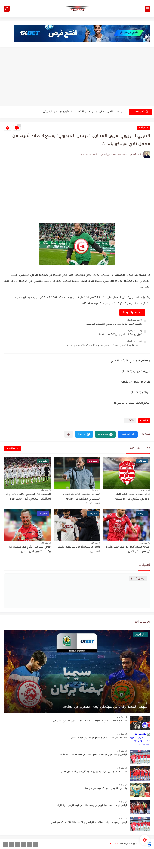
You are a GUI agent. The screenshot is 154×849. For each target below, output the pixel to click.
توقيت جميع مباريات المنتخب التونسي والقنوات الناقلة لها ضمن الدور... (88, 822)
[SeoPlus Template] (149, 844)
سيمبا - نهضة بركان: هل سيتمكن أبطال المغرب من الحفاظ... (103, 707)
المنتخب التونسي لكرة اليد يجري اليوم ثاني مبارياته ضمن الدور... (93, 772)
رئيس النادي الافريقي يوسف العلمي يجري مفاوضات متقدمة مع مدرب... (103, 345)
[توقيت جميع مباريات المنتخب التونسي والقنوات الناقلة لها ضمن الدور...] (140, 824)
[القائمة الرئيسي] (147, 9)
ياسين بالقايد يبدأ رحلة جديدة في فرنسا (106, 788)
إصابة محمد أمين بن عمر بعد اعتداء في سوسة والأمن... (128, 550)
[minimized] (11, 844)
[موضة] (23, 844)
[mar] (35, 844)
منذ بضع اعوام (133, 320)
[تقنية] (29, 844)
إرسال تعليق (138, 578)
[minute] (17, 844)
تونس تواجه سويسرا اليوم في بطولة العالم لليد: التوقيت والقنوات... (90, 805)
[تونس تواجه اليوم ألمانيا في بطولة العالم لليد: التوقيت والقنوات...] (140, 757)
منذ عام (143, 490)
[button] (128, 434)
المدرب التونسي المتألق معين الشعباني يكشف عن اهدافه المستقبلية (81, 499)
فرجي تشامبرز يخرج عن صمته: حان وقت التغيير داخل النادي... (29, 550)
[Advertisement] (77, 77)
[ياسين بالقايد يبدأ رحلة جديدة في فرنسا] (140, 790)
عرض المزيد (13, 448)
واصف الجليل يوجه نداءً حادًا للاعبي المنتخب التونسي (114, 324)
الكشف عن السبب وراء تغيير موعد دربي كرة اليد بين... (98, 738)
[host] (5, 844)
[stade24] (77, 8)
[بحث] (7, 9)
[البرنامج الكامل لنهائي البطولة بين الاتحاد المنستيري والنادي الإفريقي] (140, 723)
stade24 (114, 844)
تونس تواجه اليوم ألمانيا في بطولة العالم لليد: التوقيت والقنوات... (92, 755)
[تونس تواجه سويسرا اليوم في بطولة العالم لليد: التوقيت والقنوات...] (140, 807)
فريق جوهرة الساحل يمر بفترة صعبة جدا (120, 334)
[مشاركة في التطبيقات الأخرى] (68, 434)
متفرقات (143, 128)
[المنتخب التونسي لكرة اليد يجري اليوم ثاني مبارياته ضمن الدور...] (140, 773)
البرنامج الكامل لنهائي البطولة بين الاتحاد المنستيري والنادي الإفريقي (84, 111)
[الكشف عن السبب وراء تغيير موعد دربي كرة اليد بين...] (140, 740)
